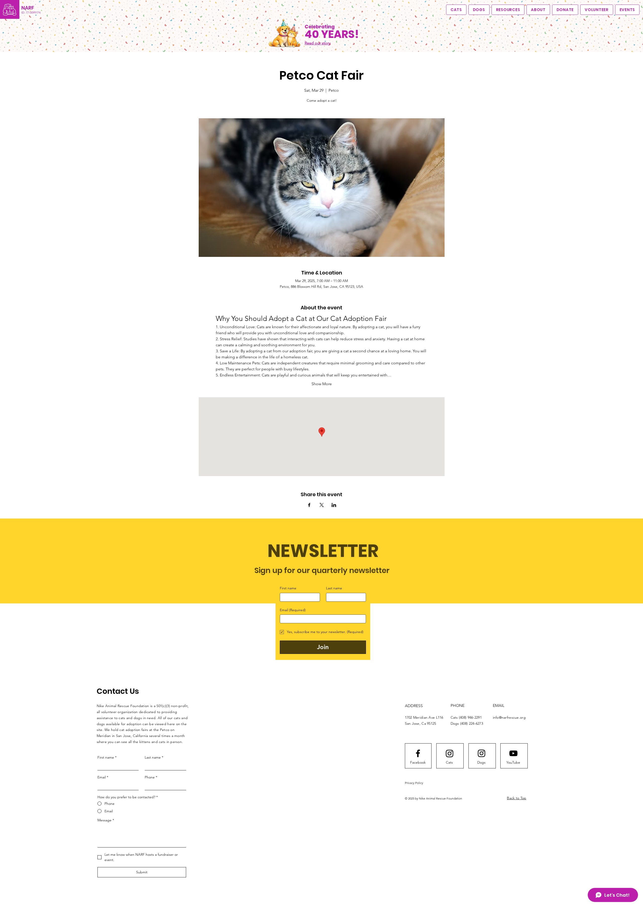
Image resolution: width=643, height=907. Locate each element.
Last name (334, 588)
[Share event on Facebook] (309, 505)
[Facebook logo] (418, 753)
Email (293, 610)
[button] (538, 10)
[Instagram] (450, 753)
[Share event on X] (321, 505)
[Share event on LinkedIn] (334, 505)
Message (105, 820)
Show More (321, 383)
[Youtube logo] (513, 753)
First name (288, 588)
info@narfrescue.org (509, 717)
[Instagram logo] (481, 753)
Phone (151, 777)
